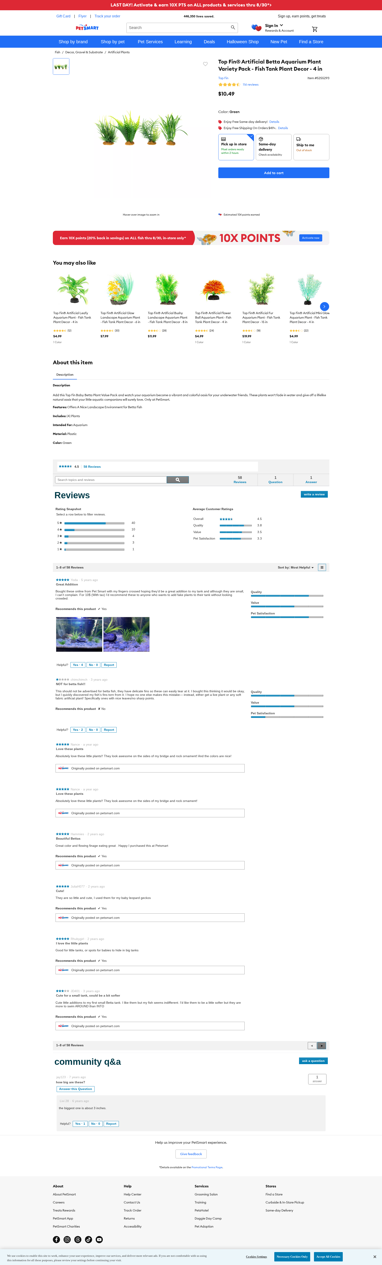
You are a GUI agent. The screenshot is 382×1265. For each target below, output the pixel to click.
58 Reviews (93, 467)
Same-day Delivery (279, 1210)
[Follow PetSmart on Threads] (77, 1239)
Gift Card (63, 16)
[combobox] (182, 27)
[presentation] (79, 634)
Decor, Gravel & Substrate (84, 52)
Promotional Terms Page (207, 1167)
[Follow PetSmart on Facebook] (56, 1239)
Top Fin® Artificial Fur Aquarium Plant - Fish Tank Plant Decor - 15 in (261, 317)
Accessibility (133, 1226)
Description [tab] (64, 375)
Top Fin (223, 78)
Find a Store (274, 1194)
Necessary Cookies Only (292, 1256)
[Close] (375, 1257)
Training (200, 1202)
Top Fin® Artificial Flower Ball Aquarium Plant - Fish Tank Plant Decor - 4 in (213, 317)
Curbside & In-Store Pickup (285, 1202)
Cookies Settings (256, 1256)
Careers (58, 1202)
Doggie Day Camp (208, 1218)
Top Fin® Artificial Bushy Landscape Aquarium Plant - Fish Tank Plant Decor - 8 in (168, 317)
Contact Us (132, 1202)
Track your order (107, 16)
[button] (321, 1045)
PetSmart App (63, 1218)
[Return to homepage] (87, 27)
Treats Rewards (64, 1210)
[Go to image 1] (61, 66)
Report (109, 665)
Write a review (316, 495)
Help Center (132, 1194)
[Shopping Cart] (320, 30)
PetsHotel (202, 1210)
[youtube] (99, 1239)
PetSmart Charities (66, 1226)
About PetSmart (64, 1194)
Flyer (82, 16)
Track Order (132, 1210)
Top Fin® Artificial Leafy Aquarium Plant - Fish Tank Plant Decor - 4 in (72, 317)
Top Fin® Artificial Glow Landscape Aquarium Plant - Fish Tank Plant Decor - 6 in (120, 317)
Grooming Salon (206, 1194)
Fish (57, 52)
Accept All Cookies (328, 1256)
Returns (129, 1218)
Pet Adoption (204, 1226)
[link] (65, 466)
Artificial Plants (119, 52)
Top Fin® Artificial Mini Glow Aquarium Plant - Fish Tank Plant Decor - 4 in (310, 317)
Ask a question (313, 1061)
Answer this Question (75, 1089)
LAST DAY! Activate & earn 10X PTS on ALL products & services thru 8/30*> (191, 5)
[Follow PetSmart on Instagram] (67, 1239)
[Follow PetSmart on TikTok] (88, 1239)
